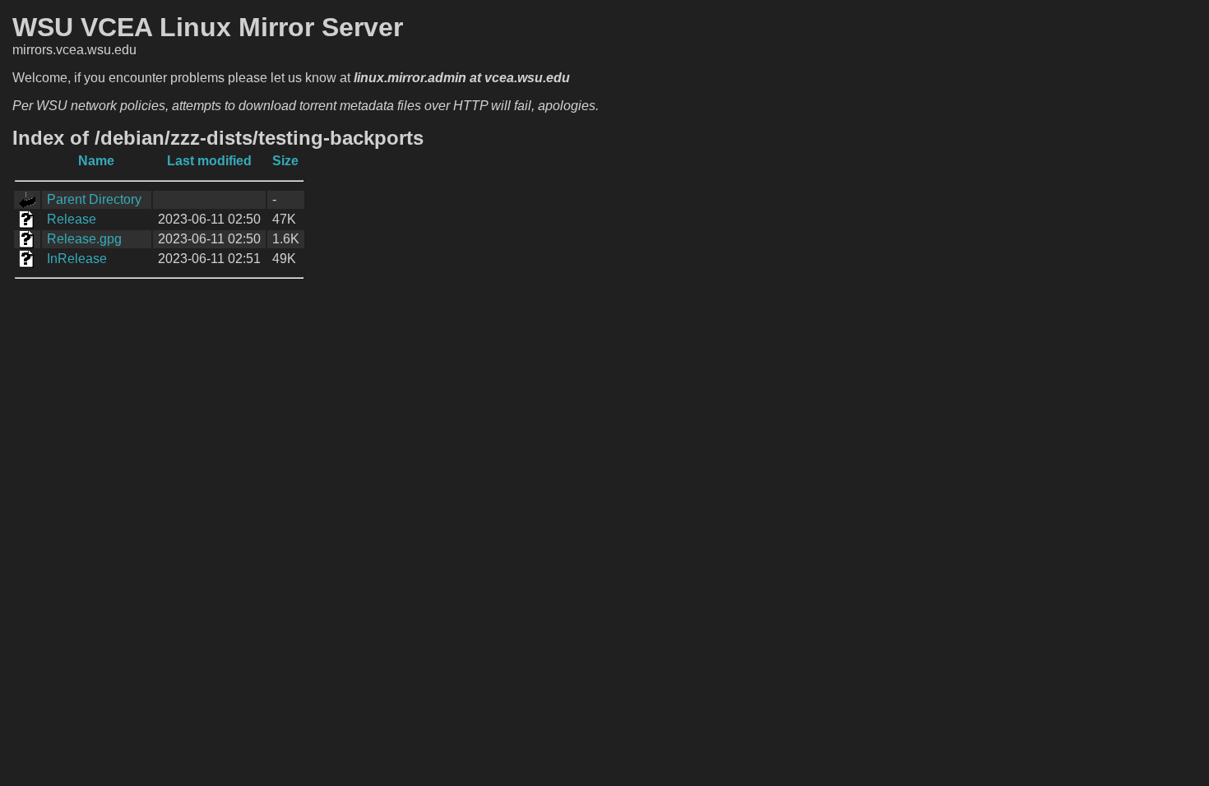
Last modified (209, 161)
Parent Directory (94, 199)
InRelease (77, 259)
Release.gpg (84, 239)
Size (285, 161)
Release (71, 219)
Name (96, 161)
